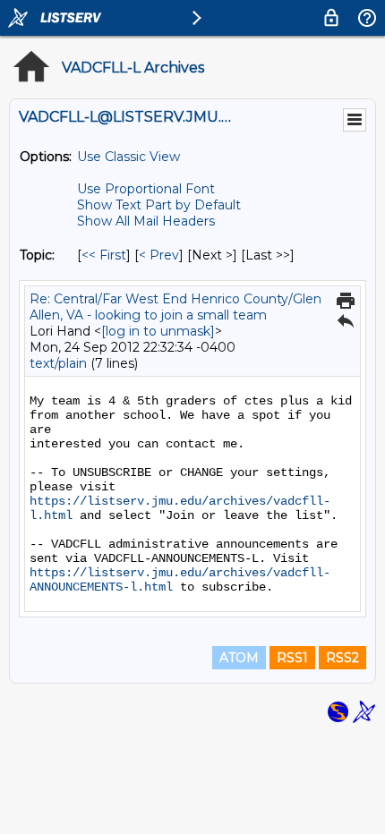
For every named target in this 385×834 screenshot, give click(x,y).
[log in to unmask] (158, 331)
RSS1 (292, 658)
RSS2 (342, 658)
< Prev (159, 255)
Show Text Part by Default (159, 205)
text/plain (58, 363)
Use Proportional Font (146, 189)
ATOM (239, 658)
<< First (103, 255)
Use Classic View (128, 157)
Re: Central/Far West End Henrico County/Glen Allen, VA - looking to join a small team (175, 307)
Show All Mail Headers (146, 221)
